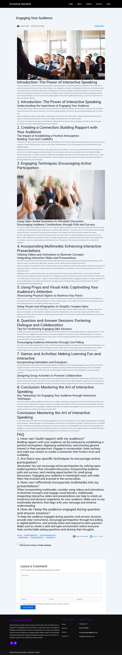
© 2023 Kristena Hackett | (19, 652)
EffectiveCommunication (47, 535)
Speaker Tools (99, 26)
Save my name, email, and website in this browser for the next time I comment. (46, 604)
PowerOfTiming (23, 537)
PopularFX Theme (34, 652)
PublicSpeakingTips (37, 537)
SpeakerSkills (50, 537)
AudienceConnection (30, 535)
